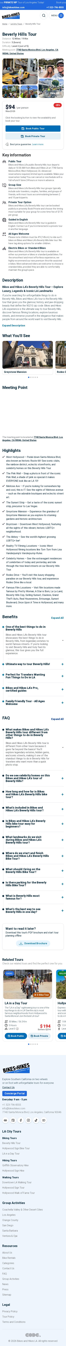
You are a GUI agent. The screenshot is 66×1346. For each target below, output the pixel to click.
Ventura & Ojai (9, 1235)
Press (5, 1289)
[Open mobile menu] (56, 15)
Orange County (10, 1220)
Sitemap (6, 1294)
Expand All (57, 617)
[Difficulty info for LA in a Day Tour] (17, 1028)
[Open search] (43, 15)
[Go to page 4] (35, 377)
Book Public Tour (35, 128)
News (5, 1284)
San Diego (7, 1225)
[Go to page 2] (30, 377)
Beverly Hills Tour (11, 1143)
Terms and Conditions (13, 1321)
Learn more (37, 144)
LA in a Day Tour (10, 1153)
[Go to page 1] (28, 377)
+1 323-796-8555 (11, 1104)
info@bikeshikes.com (13, 1108)
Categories (8, 1263)
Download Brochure (35, 943)
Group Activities (10, 1278)
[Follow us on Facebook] (21, 1120)
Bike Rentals (9, 1257)
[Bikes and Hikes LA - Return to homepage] (33, 1070)
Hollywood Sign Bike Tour (16, 1148)
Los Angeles (9, 1214)
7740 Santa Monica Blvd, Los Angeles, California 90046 (31, 1112)
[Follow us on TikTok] (36, 1120)
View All (54, 93)
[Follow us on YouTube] (44, 1120)
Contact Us (8, 1087)
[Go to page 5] (37, 377)
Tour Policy (8, 1316)
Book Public (17, 1036)
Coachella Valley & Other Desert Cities (22, 1209)
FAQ (4, 1273)
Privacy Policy (9, 1311)
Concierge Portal (15, 1093)
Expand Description (13, 325)
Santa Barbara (10, 1230)
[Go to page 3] (33, 377)
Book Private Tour (35, 136)
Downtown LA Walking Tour (16, 1182)
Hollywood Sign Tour (13, 1187)
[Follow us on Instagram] (28, 1120)
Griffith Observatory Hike (15, 1165)
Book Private (41, 1036)
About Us (7, 1252)
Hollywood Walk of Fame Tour (18, 1192)
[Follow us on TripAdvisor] (5, 1120)
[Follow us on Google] (13, 1120)
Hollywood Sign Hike (13, 1170)
